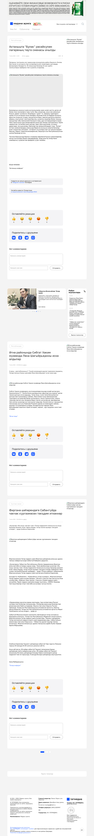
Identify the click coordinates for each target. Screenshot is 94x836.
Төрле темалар (47, 774)
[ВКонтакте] (14, 238)
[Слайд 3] (36, 311)
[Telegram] (26, 238)
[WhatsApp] (33, 238)
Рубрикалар (24, 29)
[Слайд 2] (34, 311)
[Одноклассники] (20, 238)
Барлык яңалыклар (77, 335)
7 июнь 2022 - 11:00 (14, 56)
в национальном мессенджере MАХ (24, 192)
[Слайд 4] (38, 311)
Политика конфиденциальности (20, 832)
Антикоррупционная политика (20, 827)
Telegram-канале (18, 182)
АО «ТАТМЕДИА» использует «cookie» (22, 828)
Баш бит (13, 29)
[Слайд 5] (40, 311)
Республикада (16, 40)
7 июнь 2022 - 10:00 (14, 365)
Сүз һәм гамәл (16, 504)
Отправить (56, 268)
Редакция (36, 29)
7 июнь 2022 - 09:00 (14, 519)
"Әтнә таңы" (13, 416)
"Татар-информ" (15, 665)
